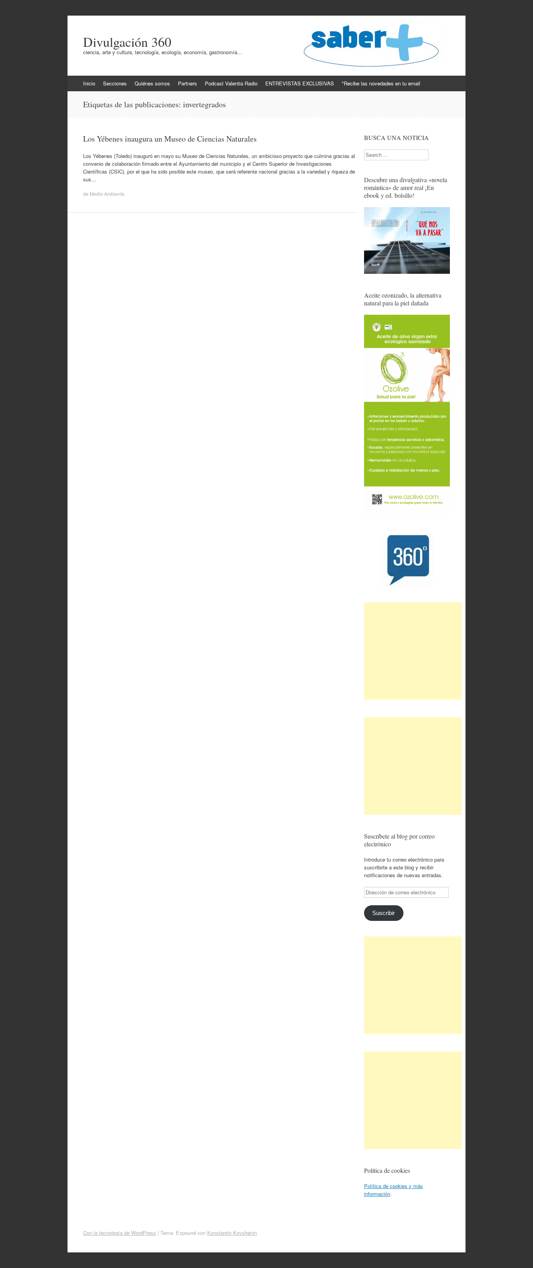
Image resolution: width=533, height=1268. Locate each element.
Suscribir (383, 913)
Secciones (115, 83)
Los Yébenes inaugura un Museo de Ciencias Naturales (170, 138)
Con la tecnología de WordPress (119, 1232)
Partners (187, 83)
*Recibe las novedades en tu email (381, 83)
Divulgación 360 (127, 41)
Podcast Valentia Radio (231, 83)
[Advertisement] (413, 651)
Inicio (89, 83)
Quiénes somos (152, 83)
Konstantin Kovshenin (232, 1232)
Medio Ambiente (107, 193)
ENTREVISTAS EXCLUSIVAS (299, 83)
